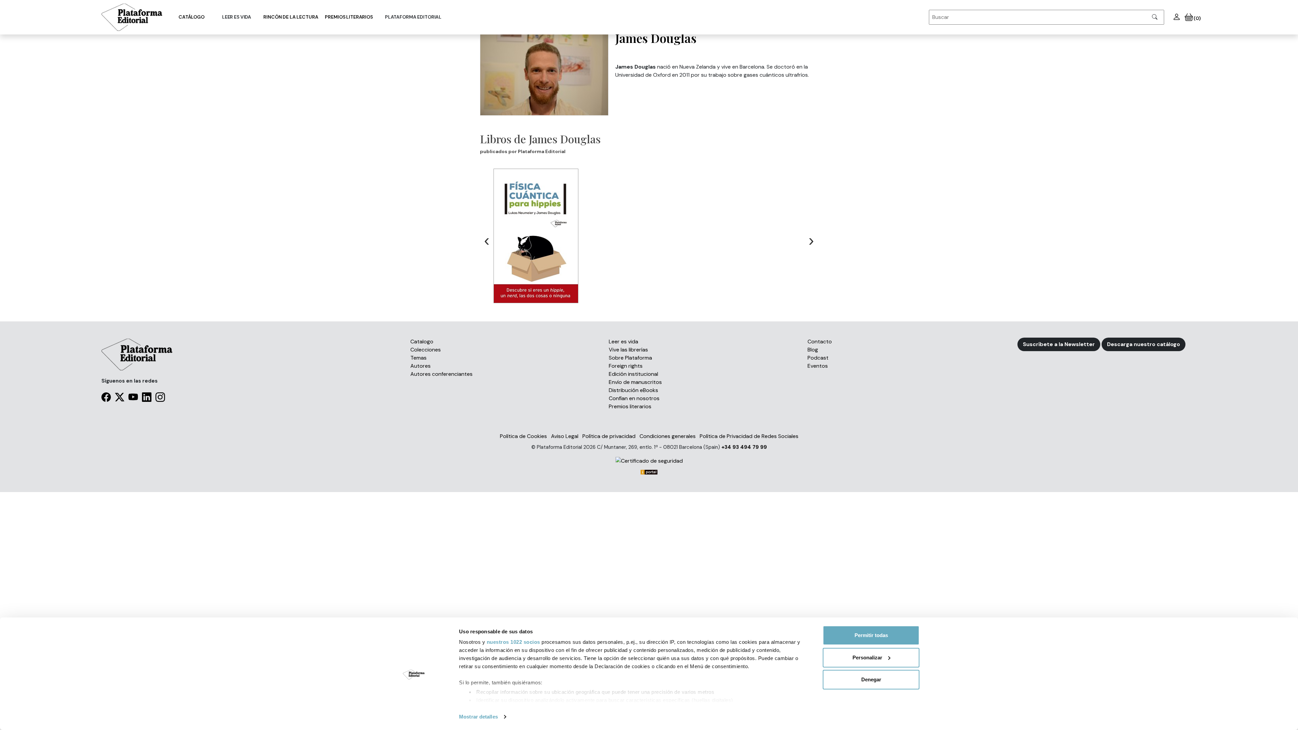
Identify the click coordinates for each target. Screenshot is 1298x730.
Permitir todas (871, 635)
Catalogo (421, 341)
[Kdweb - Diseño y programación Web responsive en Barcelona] (649, 471)
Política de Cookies (523, 436)
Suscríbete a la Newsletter (1059, 344)
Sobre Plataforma (630, 357)
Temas (418, 357)
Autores (420, 365)
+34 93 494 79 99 (744, 447)
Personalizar (867, 657)
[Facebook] (106, 398)
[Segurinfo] (649, 461)
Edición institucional (633, 374)
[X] (119, 398)
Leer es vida (623, 341)
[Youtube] (133, 398)
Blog (813, 349)
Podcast (818, 357)
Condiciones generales (668, 436)
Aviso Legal (564, 436)
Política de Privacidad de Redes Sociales (749, 436)
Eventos (818, 365)
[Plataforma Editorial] (131, 17)
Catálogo (191, 17)
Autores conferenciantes (441, 374)
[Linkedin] (146, 398)
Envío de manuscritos (635, 382)
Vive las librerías (628, 349)
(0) (1197, 18)
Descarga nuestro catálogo (1143, 344)
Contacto (820, 341)
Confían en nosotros (634, 398)
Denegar (871, 679)
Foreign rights (626, 365)
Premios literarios (348, 17)
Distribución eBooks (633, 390)
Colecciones (425, 349)
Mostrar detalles (478, 717)
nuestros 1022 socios (513, 642)
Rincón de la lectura (290, 17)
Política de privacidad (608, 436)
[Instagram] (160, 398)
